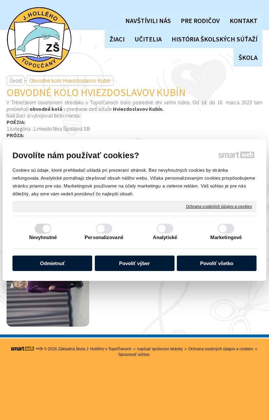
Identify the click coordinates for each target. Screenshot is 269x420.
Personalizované (104, 237)
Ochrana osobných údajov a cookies (219, 206)
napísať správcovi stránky (160, 349)
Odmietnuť (52, 263)
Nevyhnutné (43, 237)
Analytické (165, 237)
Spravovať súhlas (134, 354)
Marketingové (226, 237)
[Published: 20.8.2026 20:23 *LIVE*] (39, 349)
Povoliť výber (134, 263)
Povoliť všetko (216, 263)
